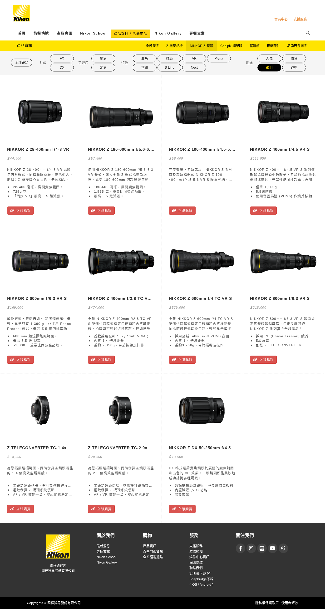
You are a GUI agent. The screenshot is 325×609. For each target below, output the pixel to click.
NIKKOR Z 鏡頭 (201, 46)
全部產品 (152, 46)
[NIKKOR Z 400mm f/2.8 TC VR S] (121, 261)
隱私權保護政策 (267, 603)
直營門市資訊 (153, 551)
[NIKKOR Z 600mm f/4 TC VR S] (202, 261)
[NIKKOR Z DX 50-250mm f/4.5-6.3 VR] (202, 410)
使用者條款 (289, 603)
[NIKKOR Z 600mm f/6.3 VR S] (40, 261)
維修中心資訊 (199, 557)
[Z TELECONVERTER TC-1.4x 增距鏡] (40, 410)
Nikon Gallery (168, 33)
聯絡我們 (196, 568)
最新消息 (103, 546)
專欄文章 (197, 33)
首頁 (22, 33)
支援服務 (300, 19)
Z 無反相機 (174, 46)
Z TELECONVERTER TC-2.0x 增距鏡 (125, 448)
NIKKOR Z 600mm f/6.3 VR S (37, 298)
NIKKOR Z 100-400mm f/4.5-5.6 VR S (207, 149)
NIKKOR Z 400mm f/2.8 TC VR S (121, 298)
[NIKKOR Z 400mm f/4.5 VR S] (283, 112)
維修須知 (196, 551)
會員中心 (281, 19)
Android (205, 584)
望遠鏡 (255, 46)
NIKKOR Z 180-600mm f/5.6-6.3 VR (124, 149)
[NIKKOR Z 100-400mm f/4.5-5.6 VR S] (202, 112)
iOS (194, 584)
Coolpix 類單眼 (231, 46)
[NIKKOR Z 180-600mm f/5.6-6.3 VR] (121, 112)
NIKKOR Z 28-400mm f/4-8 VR (38, 149)
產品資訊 (65, 33)
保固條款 (196, 562)
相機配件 (273, 46)
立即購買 (23, 210)
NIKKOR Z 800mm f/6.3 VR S (280, 298)
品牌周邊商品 (297, 46)
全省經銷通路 (153, 557)
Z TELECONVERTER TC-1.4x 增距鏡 (44, 448)
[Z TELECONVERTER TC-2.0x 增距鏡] (121, 410)
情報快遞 (41, 33)
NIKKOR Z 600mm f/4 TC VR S (200, 298)
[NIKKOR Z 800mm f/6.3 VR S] (283, 261)
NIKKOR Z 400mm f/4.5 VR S (280, 149)
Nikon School (93, 33)
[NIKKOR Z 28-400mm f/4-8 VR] (40, 112)
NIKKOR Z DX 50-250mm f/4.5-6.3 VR (207, 448)
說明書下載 (198, 573)
